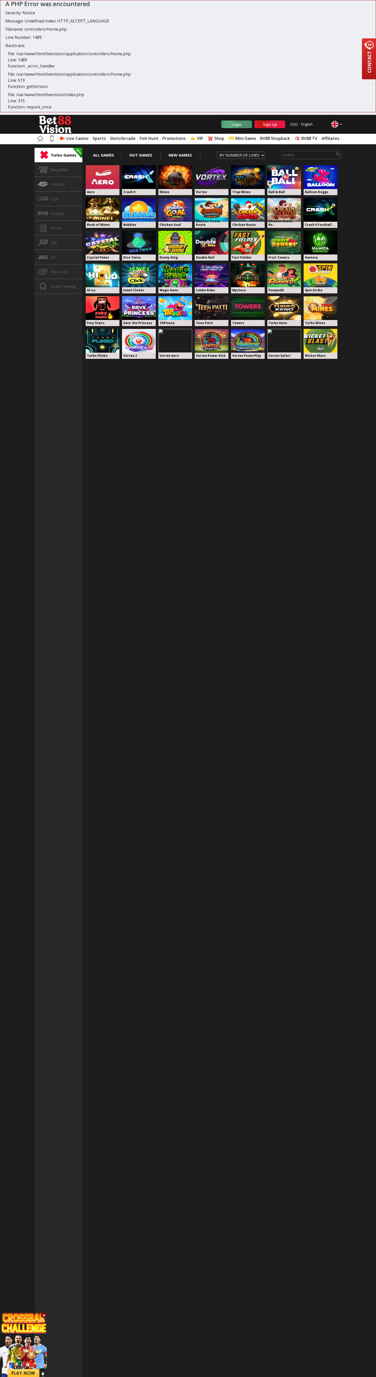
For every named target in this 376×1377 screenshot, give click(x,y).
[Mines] (175, 177)
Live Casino (77, 138)
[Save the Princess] (139, 308)
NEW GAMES (180, 155)
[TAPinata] (175, 308)
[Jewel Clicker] (139, 275)
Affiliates (330, 138)
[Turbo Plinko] (102, 341)
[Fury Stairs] (102, 308)
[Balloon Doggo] (320, 177)
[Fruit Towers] (284, 242)
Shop (218, 138)
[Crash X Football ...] (320, 210)
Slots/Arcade (123, 138)
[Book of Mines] (102, 210)
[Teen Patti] (211, 308)
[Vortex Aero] (175, 341)
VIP (199, 138)
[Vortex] (211, 177)
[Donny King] (175, 242)
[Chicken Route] (248, 210)
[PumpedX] (284, 275)
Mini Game (245, 138)
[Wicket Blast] (320, 341)
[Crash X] (139, 177)
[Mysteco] (248, 275)
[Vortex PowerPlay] (248, 341)
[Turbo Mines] (320, 308)
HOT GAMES (140, 155)
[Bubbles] (139, 210)
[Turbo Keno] (284, 308)
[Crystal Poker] (102, 242)
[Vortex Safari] (284, 341)
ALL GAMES (103, 155)
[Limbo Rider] (211, 275)
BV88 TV (308, 138)
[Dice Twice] (139, 242)
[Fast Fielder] (248, 242)
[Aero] (102, 177)
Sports (99, 138)
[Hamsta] (320, 242)
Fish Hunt (149, 138)
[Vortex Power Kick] (211, 341)
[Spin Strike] (320, 275)
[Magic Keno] (175, 275)
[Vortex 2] (139, 341)
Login (237, 124)
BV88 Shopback (275, 138)
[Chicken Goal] (175, 210)
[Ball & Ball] (284, 177)
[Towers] (248, 308)
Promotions (174, 138)
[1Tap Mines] (248, 177)
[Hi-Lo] (102, 275)
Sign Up (270, 124)
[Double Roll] (211, 242)
